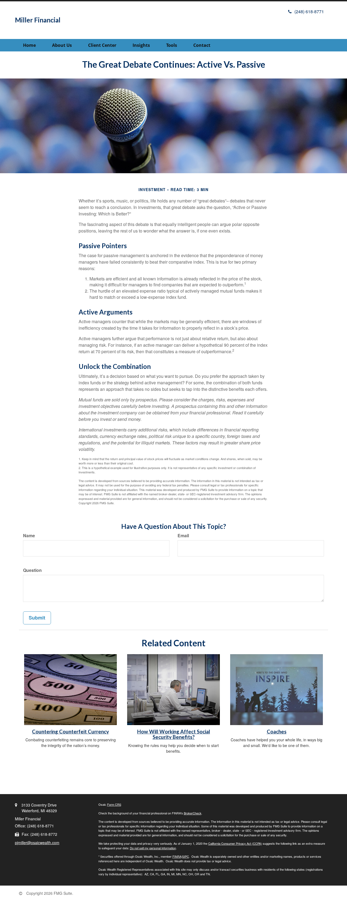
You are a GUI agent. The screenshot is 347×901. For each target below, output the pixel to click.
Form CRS (114, 804)
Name (29, 536)
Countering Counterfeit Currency (70, 732)
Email (183, 536)
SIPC (185, 856)
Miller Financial (37, 20)
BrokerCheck (192, 813)
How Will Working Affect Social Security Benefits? (173, 734)
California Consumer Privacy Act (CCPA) (235, 843)
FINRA (176, 856)
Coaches (277, 732)
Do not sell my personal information (153, 848)
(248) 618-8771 (309, 11)
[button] (62, 45)
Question (32, 570)
